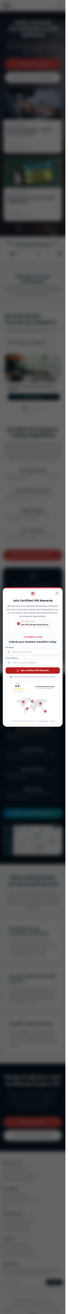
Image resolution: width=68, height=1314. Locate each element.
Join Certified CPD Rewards (34, 670)
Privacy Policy (43, 721)
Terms (53, 721)
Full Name (10, 647)
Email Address (11, 658)
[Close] (57, 593)
